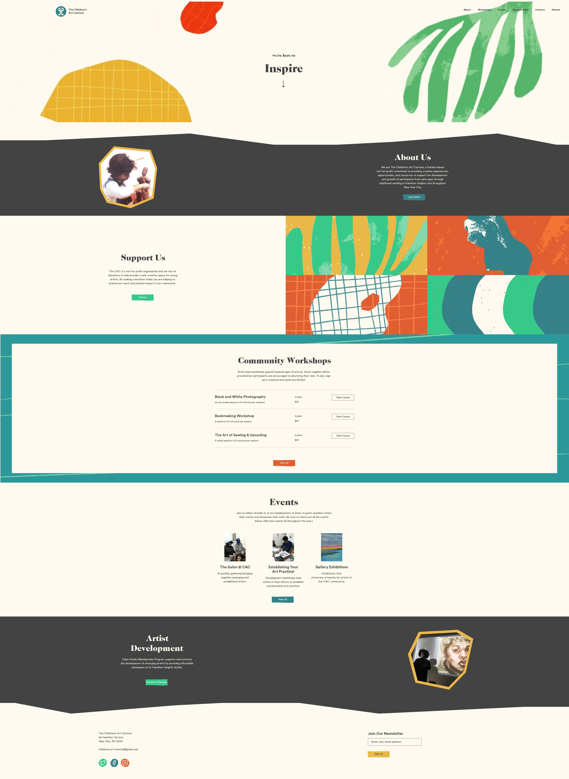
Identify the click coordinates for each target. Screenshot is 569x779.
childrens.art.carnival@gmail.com (118, 749)
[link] (251, 397)
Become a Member (157, 682)
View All (284, 463)
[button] (343, 397)
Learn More (414, 197)
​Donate (143, 297)
